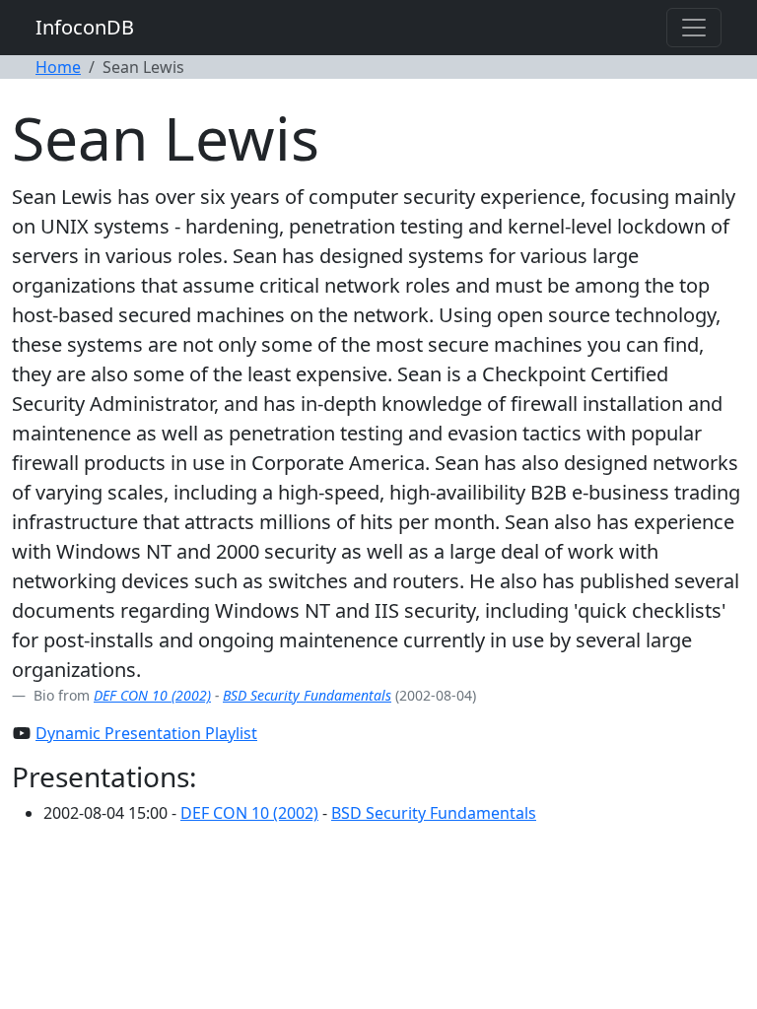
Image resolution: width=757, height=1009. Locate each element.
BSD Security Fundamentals (307, 695)
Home (58, 67)
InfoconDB (84, 27)
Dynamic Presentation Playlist (146, 733)
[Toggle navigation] (694, 27)
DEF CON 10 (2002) (152, 695)
